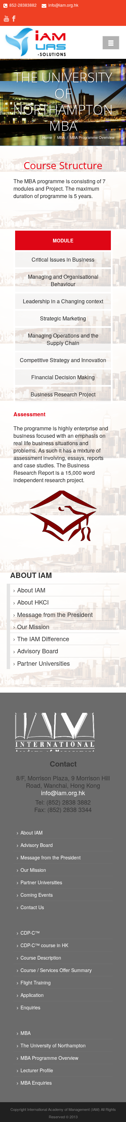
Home (47, 137)
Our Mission (33, 626)
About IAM (31, 589)
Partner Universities (43, 663)
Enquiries (30, 1007)
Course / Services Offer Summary (56, 970)
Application (32, 995)
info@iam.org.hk (63, 5)
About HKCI (33, 601)
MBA (61, 137)
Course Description (40, 958)
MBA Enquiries (36, 1083)
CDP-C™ (30, 933)
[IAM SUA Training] (35, 42)
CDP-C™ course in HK (44, 945)
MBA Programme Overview (49, 1058)
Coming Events (36, 895)
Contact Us (32, 907)
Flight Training (35, 982)
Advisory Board (37, 650)
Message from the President (55, 614)
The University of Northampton (53, 1045)
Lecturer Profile (36, 1070)
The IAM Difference (43, 638)
